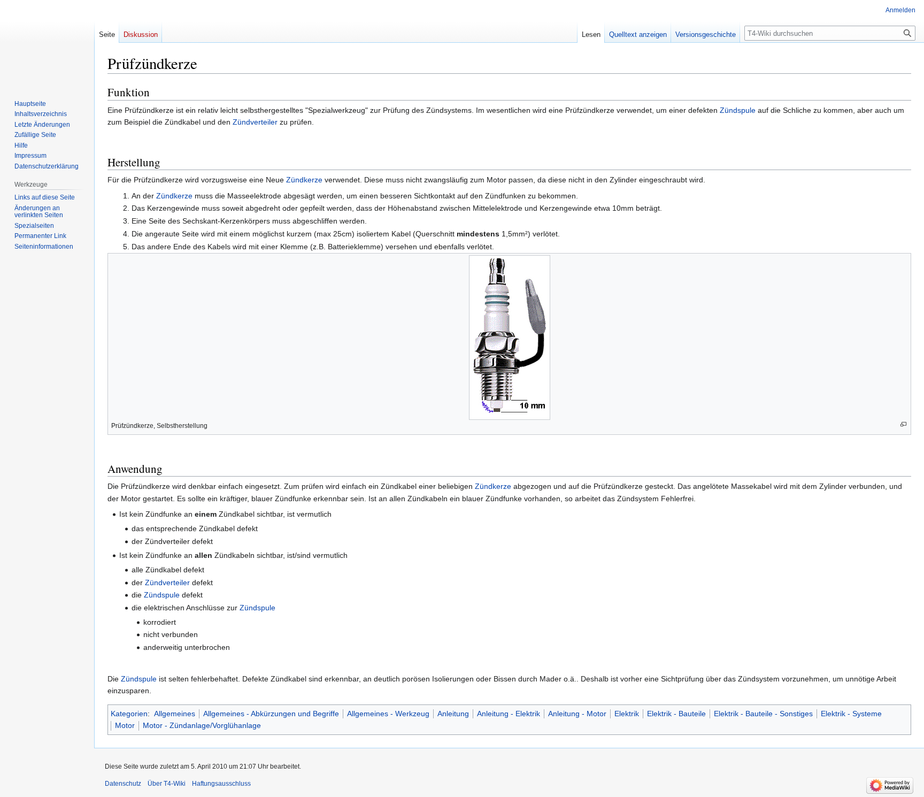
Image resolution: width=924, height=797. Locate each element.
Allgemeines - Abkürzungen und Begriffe (271, 713)
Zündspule (738, 110)
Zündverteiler (255, 122)
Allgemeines (174, 713)
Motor (125, 725)
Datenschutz (123, 783)
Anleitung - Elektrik (508, 713)
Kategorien (129, 713)
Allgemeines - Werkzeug (388, 713)
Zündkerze (304, 179)
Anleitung (453, 713)
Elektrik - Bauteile (676, 713)
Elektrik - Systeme (851, 713)
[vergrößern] (903, 424)
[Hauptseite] (47, 43)
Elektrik (626, 713)
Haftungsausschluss (221, 783)
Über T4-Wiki (167, 783)
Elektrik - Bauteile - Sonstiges (763, 713)
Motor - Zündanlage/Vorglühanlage (202, 725)
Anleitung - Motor (577, 713)
